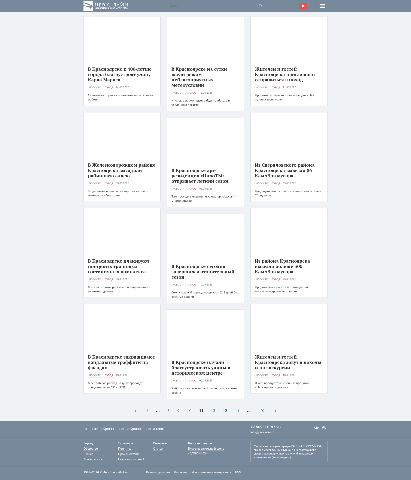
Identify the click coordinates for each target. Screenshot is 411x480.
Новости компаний (131, 459)
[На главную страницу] (105, 5)
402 (261, 410)
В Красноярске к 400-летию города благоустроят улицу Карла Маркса (120, 74)
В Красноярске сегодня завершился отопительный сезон (202, 271)
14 (237, 410)
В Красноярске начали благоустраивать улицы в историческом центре (200, 367)
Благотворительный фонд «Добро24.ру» (206, 450)
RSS (324, 427)
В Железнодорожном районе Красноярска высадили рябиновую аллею (121, 170)
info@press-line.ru (262, 432)
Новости (95, 87)
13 (225, 410)
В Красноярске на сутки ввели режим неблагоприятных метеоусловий (199, 77)
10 (189, 410)
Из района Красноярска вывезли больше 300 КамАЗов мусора (282, 266)
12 (213, 410)
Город (109, 87)
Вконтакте (316, 427)
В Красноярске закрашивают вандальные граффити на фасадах (121, 362)
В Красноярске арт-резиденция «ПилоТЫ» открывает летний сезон (199, 175)
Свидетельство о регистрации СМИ (275, 446)
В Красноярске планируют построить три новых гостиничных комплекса (118, 266)
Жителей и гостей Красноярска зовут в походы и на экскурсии (288, 362)
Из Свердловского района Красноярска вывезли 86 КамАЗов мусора (285, 170)
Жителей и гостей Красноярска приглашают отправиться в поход (285, 74)
